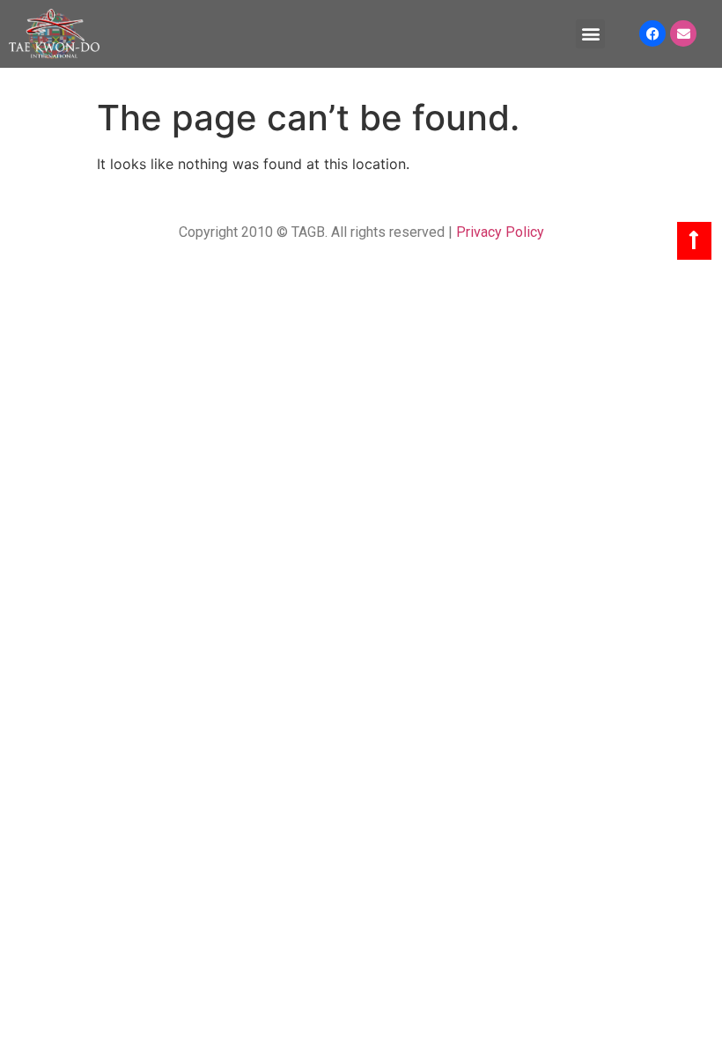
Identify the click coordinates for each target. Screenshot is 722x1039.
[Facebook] (652, 33)
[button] (590, 33)
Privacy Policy (500, 232)
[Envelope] (683, 33)
